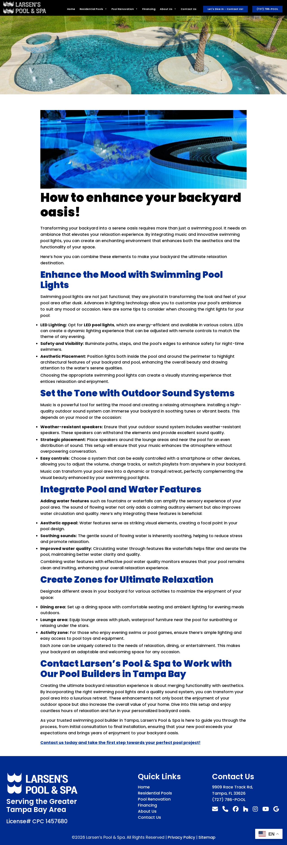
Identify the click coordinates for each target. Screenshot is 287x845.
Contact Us (188, 9)
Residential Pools (91, 9)
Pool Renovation (122, 9)
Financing (148, 9)
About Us (166, 9)
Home (71, 9)
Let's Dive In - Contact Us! (225, 9)
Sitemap (206, 837)
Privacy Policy (181, 837)
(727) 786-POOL (267, 9)
